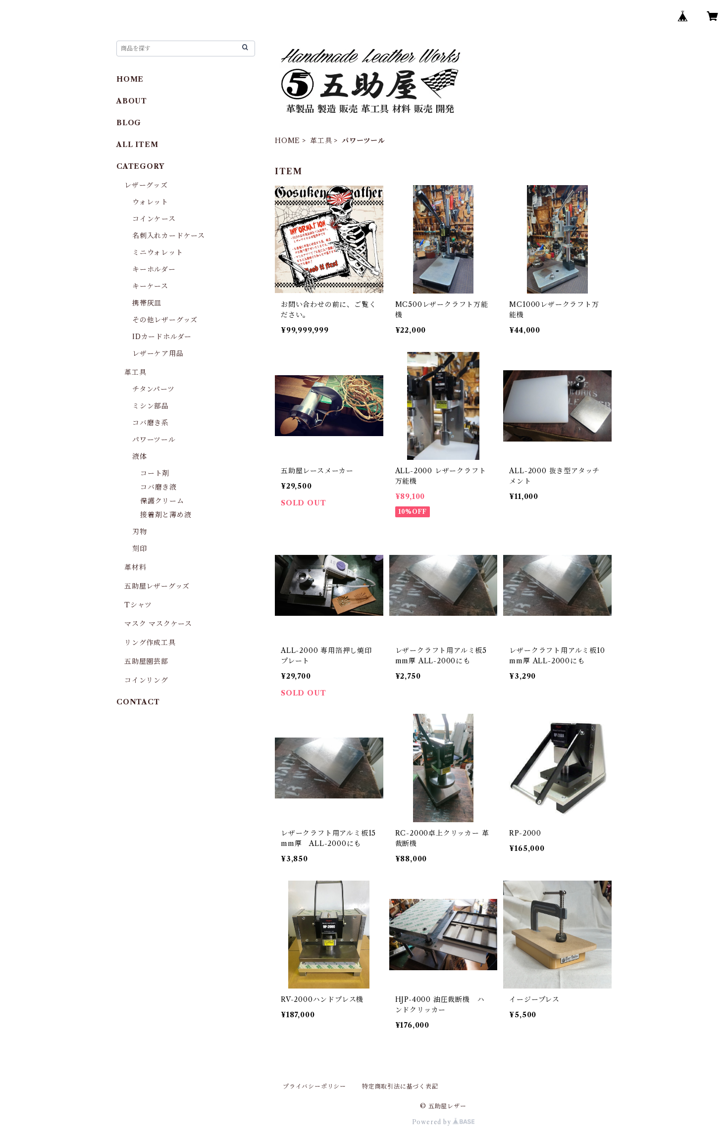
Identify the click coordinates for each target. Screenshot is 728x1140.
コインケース (154, 218)
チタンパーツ (153, 389)
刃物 (139, 531)
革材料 (135, 567)
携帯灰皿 (146, 302)
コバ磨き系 (150, 422)
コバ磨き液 (158, 487)
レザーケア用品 (158, 353)
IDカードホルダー (162, 336)
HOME (287, 140)
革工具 (321, 140)
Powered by (432, 1122)
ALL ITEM (137, 144)
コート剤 (154, 473)
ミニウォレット (157, 252)
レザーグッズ (146, 185)
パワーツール (154, 439)
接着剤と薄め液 (166, 514)
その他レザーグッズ (165, 319)
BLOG (128, 122)
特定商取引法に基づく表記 (400, 1086)
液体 (139, 456)
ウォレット (150, 202)
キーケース (150, 286)
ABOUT (131, 101)
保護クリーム (162, 500)
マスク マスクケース (158, 623)
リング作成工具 (150, 642)
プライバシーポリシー (314, 1086)
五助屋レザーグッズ (157, 586)
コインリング (146, 680)
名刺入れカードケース (168, 235)
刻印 (139, 548)
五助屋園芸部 (146, 661)
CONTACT (138, 701)
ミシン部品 (150, 405)
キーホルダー (154, 269)
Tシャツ (138, 604)
